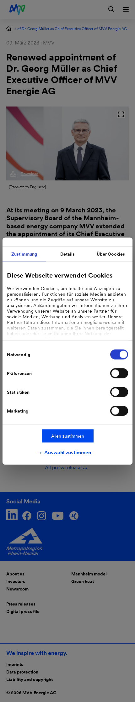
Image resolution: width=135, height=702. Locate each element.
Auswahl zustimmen (67, 452)
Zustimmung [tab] (24, 253)
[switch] (119, 373)
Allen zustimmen (67, 435)
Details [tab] (67, 253)
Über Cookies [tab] (111, 253)
